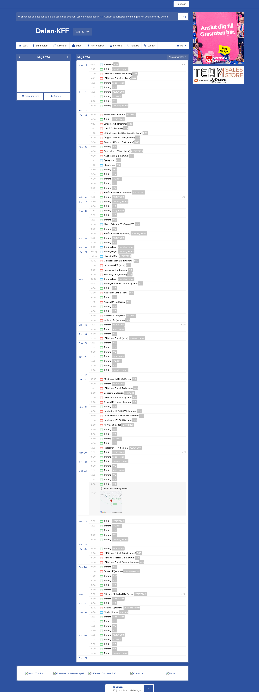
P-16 (118, 160)
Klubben (124, 612)
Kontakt (134, 45)
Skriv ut (57, 96)
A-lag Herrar (118, 82)
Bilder (78, 45)
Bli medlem (41, 45)
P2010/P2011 (118, 91)
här (101, 16)
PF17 (114, 169)
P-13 (114, 87)
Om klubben (97, 45)
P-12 (145, 133)
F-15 (126, 128)
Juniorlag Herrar (120, 69)
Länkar (151, 45)
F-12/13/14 (117, 96)
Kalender (61, 45)
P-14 (135, 73)
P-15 (116, 64)
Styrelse (117, 45)
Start (24, 45)
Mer (182, 45)
